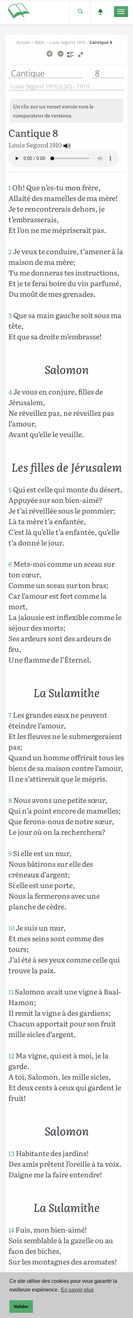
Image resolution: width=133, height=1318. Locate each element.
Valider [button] (21, 1306)
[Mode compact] (80, 57)
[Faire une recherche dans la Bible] (79, 11)
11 (11, 991)
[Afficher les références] (70, 57)
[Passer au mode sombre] (100, 11)
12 (11, 1055)
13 (11, 1153)
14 (11, 1229)
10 (11, 928)
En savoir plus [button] (77, 1290)
